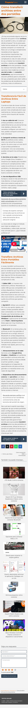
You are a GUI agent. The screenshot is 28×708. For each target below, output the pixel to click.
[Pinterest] (12, 446)
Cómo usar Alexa (7, 454)
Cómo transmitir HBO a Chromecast (21, 454)
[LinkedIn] (20, 446)
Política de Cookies (7, 702)
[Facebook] (3, 446)
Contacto (15, 702)
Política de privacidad (16, 701)
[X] (7, 446)
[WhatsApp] (16, 446)
